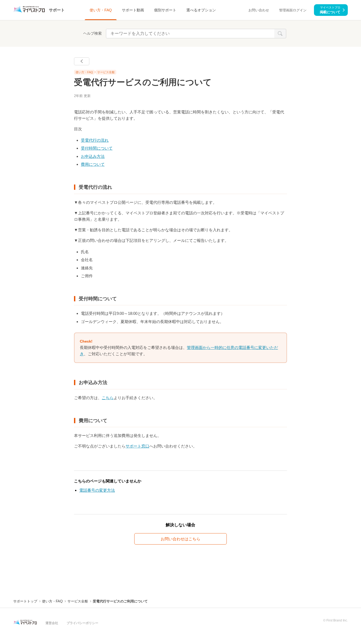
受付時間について (97, 148)
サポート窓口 (137, 446)
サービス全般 (106, 72)
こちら (108, 397)
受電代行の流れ (95, 140)
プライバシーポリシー (82, 623)
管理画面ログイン (293, 10)
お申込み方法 (93, 156)
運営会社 (51, 623)
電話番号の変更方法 (97, 490)
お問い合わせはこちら (180, 539)
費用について (93, 164)
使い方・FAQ (84, 72)
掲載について (330, 10)
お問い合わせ (258, 10)
